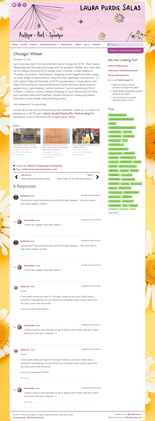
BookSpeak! (114, 179)
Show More (113, 213)
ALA (125, 140)
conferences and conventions (36, 169)
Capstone (127, 196)
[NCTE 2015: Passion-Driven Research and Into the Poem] (26, 136)
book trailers (114, 183)
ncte (54, 169)
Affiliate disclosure (35, 418)
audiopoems (126, 161)
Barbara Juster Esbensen (128, 166)
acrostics (127, 132)
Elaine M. (25, 286)
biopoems (124, 170)
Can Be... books (131, 192)
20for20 (112, 123)
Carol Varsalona (115, 201)
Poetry (33, 44)
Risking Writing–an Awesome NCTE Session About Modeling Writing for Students (55, 147)
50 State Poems (115, 132)
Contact (96, 44)
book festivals (126, 175)
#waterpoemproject (118, 115)
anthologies (129, 153)
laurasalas (29, 220)
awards (137, 161)
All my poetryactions (118, 75)
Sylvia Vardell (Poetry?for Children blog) (67, 113)
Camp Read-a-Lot (115, 192)
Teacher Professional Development (44, 166)
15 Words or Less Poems (121, 119)
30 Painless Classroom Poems (122, 127)
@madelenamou (134, 414)
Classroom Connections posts (123, 70)
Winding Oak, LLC (134, 417)
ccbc (125, 205)
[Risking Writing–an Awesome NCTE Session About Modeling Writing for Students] (56, 136)
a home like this (115, 140)
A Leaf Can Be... (116, 144)
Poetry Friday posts (118, 66)
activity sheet (128, 136)
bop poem (125, 183)
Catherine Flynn (115, 205)
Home (15, 44)
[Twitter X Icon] (19, 5)
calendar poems (125, 188)
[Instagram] (24, 5)
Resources (66, 44)
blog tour (135, 170)
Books (24, 44)
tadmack (25, 196)
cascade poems (128, 201)
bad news (113, 166)
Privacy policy (19, 418)
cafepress (113, 188)
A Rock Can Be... (128, 157)
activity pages (115, 136)
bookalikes (114, 175)
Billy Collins (113, 170)
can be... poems (115, 196)
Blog (86, 44)
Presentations (48, 44)
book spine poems (128, 179)
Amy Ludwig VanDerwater (118, 149)
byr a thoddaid (136, 183)
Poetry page (123, 80)
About (78, 44)
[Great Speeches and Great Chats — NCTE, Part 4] (86, 136)
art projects (113, 161)
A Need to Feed (115, 153)
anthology (113, 157)
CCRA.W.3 (133, 205)
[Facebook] (14, 5)
